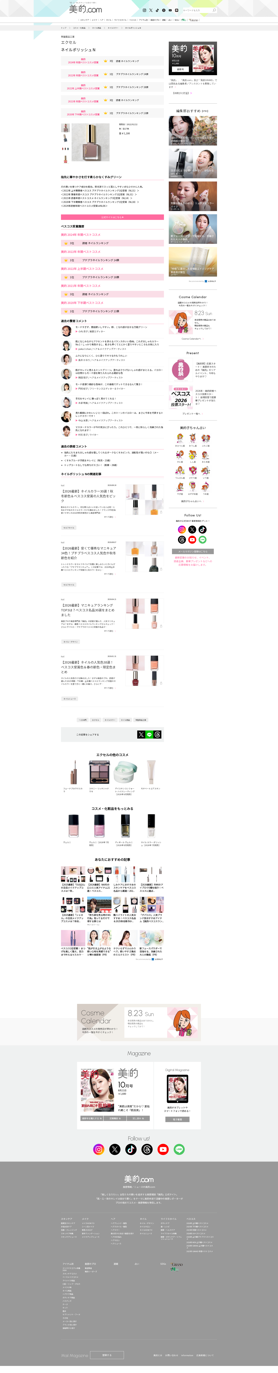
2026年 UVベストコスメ (195, 1233)
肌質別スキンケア (68, 1223)
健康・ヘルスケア (168, 1230)
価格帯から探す (69, 1328)
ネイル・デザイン (71, 641)
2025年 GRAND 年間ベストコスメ (199, 1251)
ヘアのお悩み (116, 1237)
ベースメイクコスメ (70, 1277)
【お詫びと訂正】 (182, 93)
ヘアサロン (115, 1240)
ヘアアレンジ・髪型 (119, 1223)
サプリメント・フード (71, 1314)
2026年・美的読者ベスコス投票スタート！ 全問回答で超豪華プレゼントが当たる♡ (205, 397)
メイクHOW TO (88, 1223)
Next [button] (65, 161)
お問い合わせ (171, 1355)
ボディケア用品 (69, 1297)
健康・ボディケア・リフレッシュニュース (171, 1238)
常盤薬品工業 (67, 36)
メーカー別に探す (70, 1321)
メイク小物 (67, 1287)
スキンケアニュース (69, 1237)
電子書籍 (177, 1119)
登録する (107, 1355)
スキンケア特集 (67, 1233)
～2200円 (82, 720)
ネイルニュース (70, 698)
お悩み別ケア (66, 1226)
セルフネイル (69, 527)
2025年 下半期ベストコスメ (197, 1226)
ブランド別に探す (70, 1324)
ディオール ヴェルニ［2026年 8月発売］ (124, 843)
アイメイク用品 (69, 1280)
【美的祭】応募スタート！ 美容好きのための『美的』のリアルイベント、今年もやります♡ (205, 370)
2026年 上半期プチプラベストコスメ (200, 1238)
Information (187, 1355)
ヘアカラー (115, 1230)
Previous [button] (65, 125)
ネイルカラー (113, 28)
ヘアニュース (116, 1243)
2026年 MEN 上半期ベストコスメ (199, 1242)
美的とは (157, 1355)
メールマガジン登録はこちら (193, 551)
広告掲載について (205, 1355)
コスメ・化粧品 (79, 28)
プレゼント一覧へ (191, 413)
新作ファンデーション (91, 1233)
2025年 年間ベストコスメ (196, 1230)
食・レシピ (165, 1226)
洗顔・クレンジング (69, 1230)
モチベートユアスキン (150, 788)
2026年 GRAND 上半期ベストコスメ (199, 1246)
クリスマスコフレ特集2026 (71, 1269)
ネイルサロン (145, 1226)
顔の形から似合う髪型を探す (122, 1233)
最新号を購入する (90, 1118)
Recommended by (143, 959)
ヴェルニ (67, 842)
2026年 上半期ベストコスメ (197, 1223)
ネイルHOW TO (146, 1230)
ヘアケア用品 (68, 1294)
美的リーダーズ (91, 1271)
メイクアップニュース (90, 1237)
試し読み (137, 1118)
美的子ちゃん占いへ (191, 501)
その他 (65, 1318)
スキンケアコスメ (70, 1273)
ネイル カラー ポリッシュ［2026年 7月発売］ (151, 843)
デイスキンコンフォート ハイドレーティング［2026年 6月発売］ (125, 791)
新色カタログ (87, 1230)
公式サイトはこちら (111, 217)
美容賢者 (88, 1268)
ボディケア (165, 1223)
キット (65, 1307)
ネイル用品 (96, 28)
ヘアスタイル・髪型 (119, 1226)
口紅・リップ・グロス (71, 1284)
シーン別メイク (88, 1226)
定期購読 (114, 1118)
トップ (63, 28)
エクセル (68, 42)
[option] (65, 127)
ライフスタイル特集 (169, 1233)
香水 (64, 1311)
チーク (65, 1304)
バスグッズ (67, 1301)
